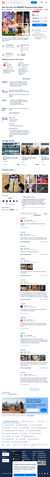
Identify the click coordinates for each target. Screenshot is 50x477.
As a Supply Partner (41, 453)
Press (34, 459)
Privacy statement (31, 415)
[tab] (11, 421)
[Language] (42, 2)
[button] (7, 9)
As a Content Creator (42, 455)
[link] (11, 154)
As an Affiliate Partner (42, 457)
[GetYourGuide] (3, 2)
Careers (34, 455)
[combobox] (18, 2)
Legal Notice (24, 455)
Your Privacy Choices (26, 459)
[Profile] (46, 2)
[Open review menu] (47, 221)
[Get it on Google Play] (16, 454)
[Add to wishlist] (19, 144)
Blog (33, 457)
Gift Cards (34, 461)
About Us (34, 453)
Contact (23, 453)
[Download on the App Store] (16, 459)
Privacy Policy (24, 457)
